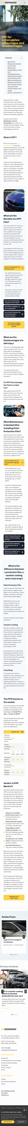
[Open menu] (24, 2)
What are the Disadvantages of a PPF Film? (15, 70)
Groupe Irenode (9, 945)
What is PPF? (11, 62)
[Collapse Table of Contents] (22, 58)
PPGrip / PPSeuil (6, 1067)
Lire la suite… (6, 1008)
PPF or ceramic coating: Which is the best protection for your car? (12, 993)
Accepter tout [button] (8, 1121)
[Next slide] (25, 991)
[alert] (14, 1117)
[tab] (12, 954)
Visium (3, 1084)
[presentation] (14, 928)
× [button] (26, 1110)
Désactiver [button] (21, 1121)
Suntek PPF (4, 1058)
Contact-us (5, 1095)
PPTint (3, 1070)
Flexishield (4, 1065)
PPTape (3, 1079)
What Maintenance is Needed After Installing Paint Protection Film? (15, 76)
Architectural (5, 1063)
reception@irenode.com (9, 1050)
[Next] (24, 937)
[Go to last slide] (4, 937)
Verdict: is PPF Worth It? (15, 92)
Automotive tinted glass (8, 1081)
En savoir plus (12, 1119)
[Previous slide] (2, 991)
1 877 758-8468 (5, 1048)
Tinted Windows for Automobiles (11, 1060)
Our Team (4, 1093)
